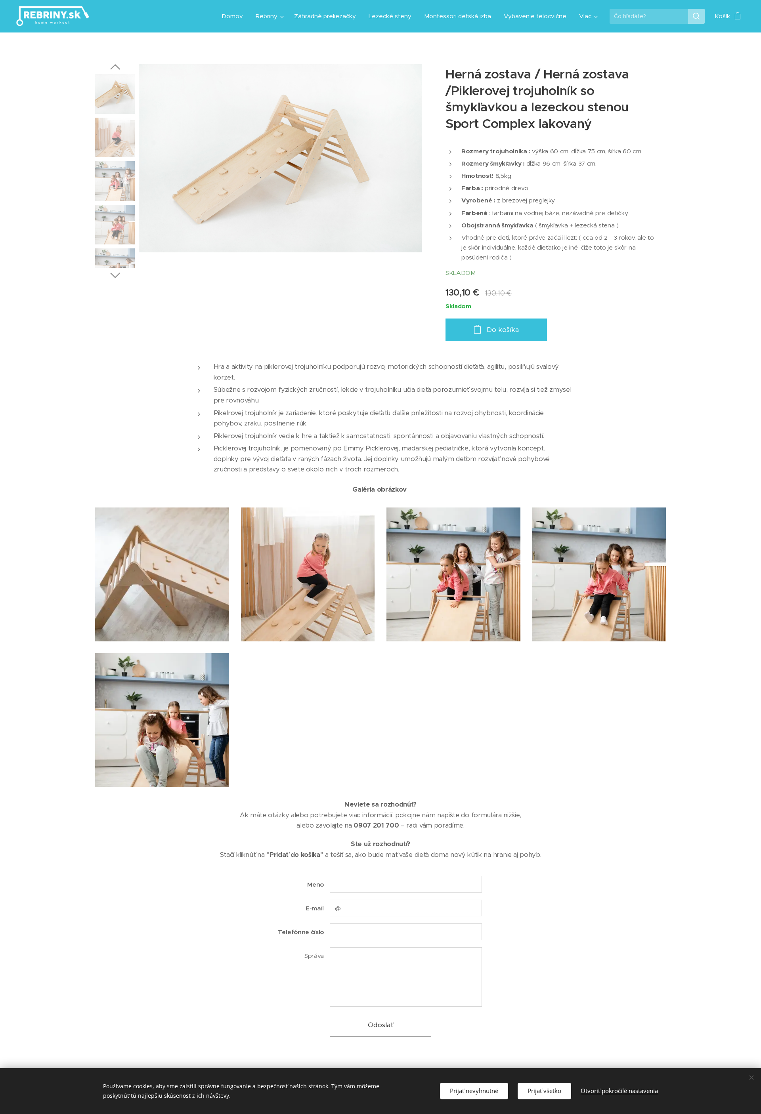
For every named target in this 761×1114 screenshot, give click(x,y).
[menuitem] (234, 16)
